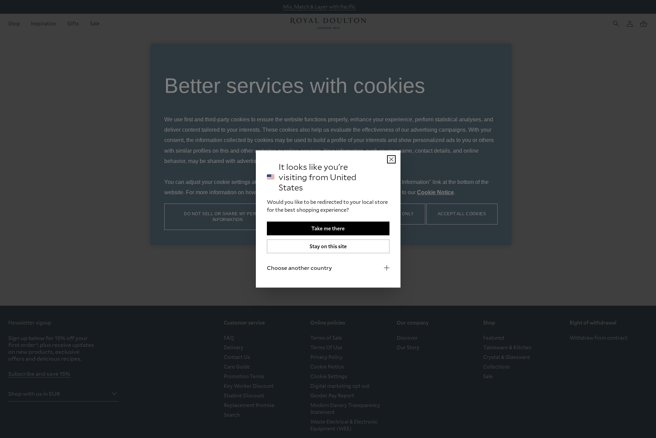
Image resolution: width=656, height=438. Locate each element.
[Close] (391, 159)
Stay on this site (328, 246)
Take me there (328, 228)
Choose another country (299, 267)
